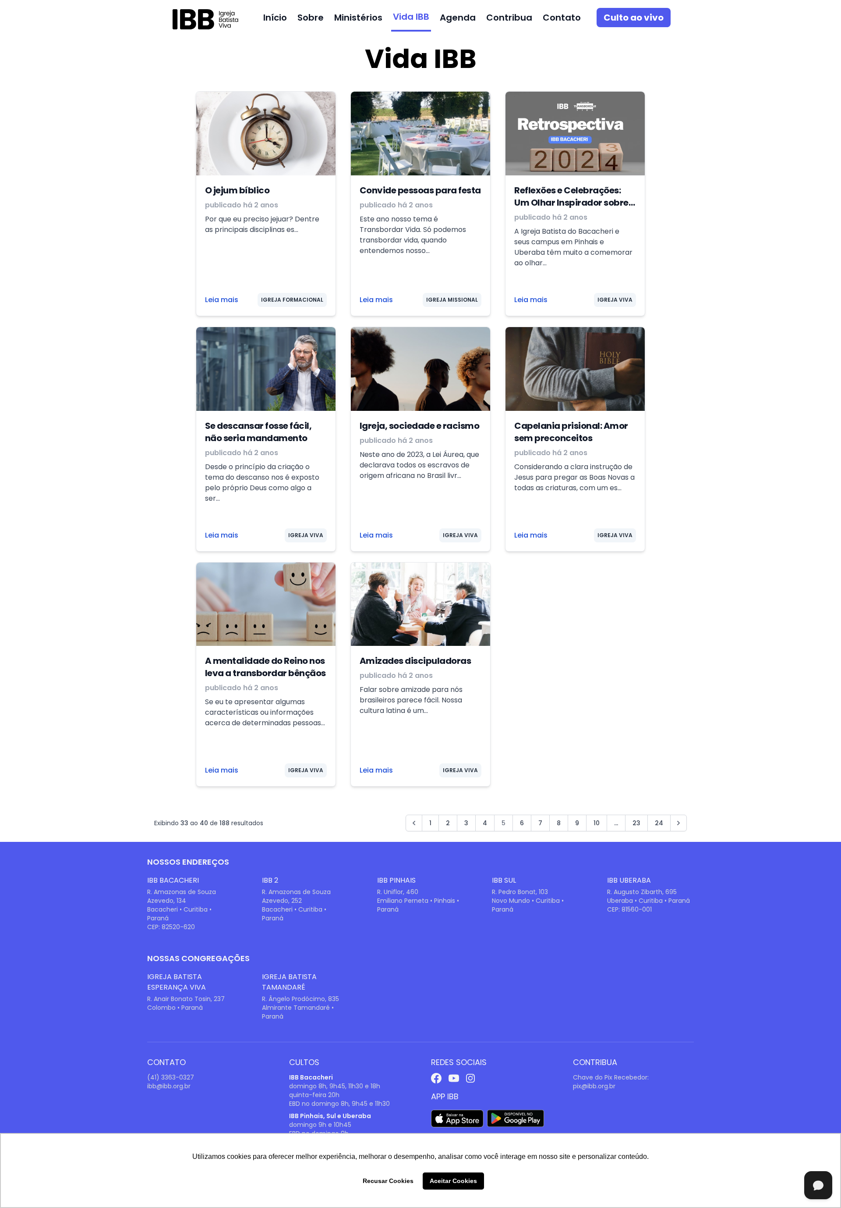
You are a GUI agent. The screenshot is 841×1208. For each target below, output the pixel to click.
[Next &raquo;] (678, 823)
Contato (562, 17)
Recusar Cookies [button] (388, 1180)
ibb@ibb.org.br (169, 1086)
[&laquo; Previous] (414, 823)
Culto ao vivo (634, 17)
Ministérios (358, 17)
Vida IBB (411, 17)
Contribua (509, 17)
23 (636, 823)
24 (659, 823)
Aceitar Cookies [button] (453, 1180)
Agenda (458, 17)
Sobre (310, 17)
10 (597, 823)
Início (275, 17)
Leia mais (221, 300)
